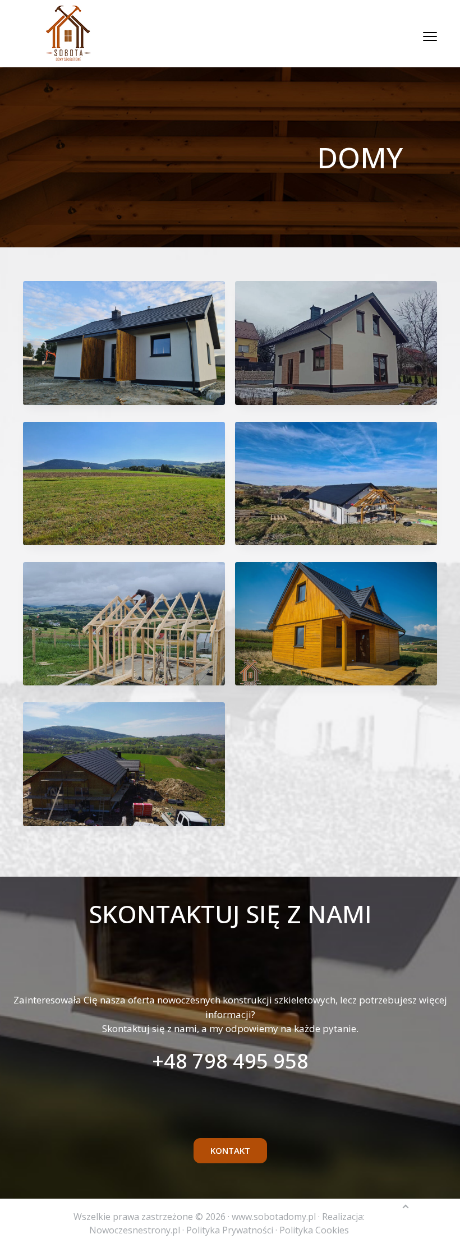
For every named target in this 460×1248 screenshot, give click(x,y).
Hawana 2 (336, 483)
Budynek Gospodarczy (123, 623)
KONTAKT (230, 1150)
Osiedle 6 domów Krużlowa (124, 483)
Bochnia (336, 342)
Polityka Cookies (314, 1230)
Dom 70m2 (123, 342)
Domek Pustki (336, 623)
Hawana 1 (124, 763)
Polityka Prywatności (229, 1230)
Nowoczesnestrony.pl (134, 1230)
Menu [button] (418, 36)
